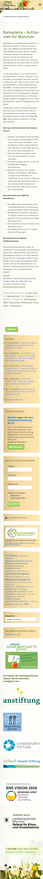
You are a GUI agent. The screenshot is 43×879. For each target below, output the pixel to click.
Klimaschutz (10, 587)
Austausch (9, 558)
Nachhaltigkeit (22, 589)
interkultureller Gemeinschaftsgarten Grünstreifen (18, 583)
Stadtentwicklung (12, 599)
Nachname (13, 484)
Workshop (19, 604)
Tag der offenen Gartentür (16, 601)
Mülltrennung (26, 302)
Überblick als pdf (12, 634)
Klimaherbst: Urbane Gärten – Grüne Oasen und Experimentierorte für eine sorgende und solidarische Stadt (20, 357)
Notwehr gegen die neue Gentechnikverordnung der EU (20, 420)
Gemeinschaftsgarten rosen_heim (17, 577)
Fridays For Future (13, 568)
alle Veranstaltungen (14, 399)
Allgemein (29, 296)
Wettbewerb (10, 604)
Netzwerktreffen (18, 498)
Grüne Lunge (14, 302)
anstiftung (11, 555)
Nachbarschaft (10, 589)
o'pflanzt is (23, 591)
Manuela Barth (13, 296)
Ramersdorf (21, 594)
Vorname (12, 475)
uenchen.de (20, 287)
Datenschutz (31, 852)
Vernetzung (33, 601)
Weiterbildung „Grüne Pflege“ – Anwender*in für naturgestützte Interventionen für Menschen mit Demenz (21, 369)
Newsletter (15, 495)
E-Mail (11, 466)
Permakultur (10, 594)
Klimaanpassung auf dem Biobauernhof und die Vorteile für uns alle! (20, 391)
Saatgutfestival (10, 597)
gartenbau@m (9, 287)
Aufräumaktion (30, 299)
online (30, 592)
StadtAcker (21, 597)
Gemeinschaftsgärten (18, 579)
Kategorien (10, 616)
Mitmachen (30, 587)
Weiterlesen (16, 446)
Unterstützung (15, 305)
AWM (5, 302)
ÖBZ (26, 603)
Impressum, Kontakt (14, 852)
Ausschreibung (23, 556)
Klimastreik (20, 586)
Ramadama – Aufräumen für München (21, 34)
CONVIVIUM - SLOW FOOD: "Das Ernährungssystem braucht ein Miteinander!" (20, 381)
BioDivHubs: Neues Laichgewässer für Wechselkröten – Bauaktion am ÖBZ (21, 345)
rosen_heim (31, 594)
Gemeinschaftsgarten (17, 573)
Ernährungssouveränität (14, 566)
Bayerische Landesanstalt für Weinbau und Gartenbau (19, 562)
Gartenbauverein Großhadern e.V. (17, 571)
